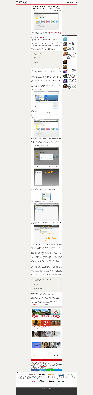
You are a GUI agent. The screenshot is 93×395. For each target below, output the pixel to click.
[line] (50, 370)
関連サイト (19, 372)
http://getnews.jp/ (44, 366)
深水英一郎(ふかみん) (57, 10)
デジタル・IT (34, 357)
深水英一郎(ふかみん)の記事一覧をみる (46, 359)
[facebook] (35, 370)
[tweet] (41, 370)
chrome (38, 357)
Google (48, 357)
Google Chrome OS (54, 357)
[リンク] (42, 37)
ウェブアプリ (61, 357)
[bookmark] (58, 370)
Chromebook (43, 357)
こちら (45, 367)
